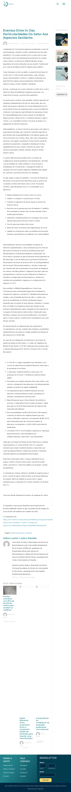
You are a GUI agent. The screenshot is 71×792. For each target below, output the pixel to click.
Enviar (45, 780)
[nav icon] (63, 4)
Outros (25, 747)
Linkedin (23, 776)
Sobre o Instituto (9, 769)
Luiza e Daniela (13, 43)
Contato (6, 776)
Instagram (23, 765)
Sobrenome (51, 768)
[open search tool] (58, 4)
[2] (29, 294)
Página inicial (7, 765)
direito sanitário (26, 533)
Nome (42, 762)
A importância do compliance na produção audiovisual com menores (42, 723)
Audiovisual (15, 533)
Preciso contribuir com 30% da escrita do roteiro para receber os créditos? (8, 603)
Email (42, 772)
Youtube (23, 769)
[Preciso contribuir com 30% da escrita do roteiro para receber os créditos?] (9, 590)
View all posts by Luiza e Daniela (23, 577)
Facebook (23, 772)
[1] (10, 55)
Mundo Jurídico (43, 43)
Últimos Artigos (8, 772)
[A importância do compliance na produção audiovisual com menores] (42, 651)
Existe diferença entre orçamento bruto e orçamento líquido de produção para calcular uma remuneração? (26, 728)
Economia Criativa (40, 741)
